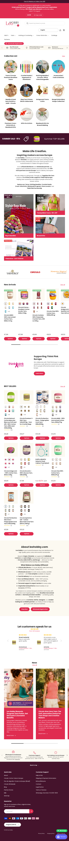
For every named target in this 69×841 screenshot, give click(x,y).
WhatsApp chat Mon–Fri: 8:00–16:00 (47, 793)
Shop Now (24, 609)
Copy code (38, 15)
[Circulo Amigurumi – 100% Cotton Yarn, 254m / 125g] (11, 450)
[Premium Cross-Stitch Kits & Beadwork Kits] (10, 114)
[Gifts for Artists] (26, 114)
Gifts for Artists (26, 123)
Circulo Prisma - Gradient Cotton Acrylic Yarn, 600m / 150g (23, 310)
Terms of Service (41, 790)
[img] (34, 629)
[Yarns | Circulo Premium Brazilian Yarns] (10, 66)
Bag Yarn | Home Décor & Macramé (26, 100)
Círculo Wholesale (9, 784)
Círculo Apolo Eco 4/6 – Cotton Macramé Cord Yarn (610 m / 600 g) (26, 521)
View (63, 56)
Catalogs (54, 35)
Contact (38, 784)
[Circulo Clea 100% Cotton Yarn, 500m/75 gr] (58, 450)
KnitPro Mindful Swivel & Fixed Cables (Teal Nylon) (42, 461)
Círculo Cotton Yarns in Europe (13, 778)
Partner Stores (8, 790)
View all (62, 285)
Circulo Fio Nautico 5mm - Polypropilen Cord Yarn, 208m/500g (42, 421)
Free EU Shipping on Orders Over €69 (34, 1)
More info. (17, 759)
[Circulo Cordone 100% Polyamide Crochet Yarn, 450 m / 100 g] (38, 295)
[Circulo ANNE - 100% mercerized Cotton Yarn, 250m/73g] (58, 397)
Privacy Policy (41, 833)
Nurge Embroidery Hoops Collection (58, 100)
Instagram (21, 588)
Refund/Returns (41, 781)
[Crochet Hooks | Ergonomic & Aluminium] (26, 66)
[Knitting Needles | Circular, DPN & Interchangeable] (42, 66)
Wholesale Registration (40, 609)
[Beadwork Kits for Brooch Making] (42, 114)
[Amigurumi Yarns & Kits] (42, 90)
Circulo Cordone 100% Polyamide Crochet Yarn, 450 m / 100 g (38, 318)
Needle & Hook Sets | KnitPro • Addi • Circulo (10, 101)
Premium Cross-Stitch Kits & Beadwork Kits (11, 125)
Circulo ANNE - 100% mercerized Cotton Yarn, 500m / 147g (9, 318)
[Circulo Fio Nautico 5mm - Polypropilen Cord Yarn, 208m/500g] (42, 397)
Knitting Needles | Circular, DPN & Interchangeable (42, 77)
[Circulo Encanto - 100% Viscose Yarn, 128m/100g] (26, 450)
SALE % (6, 35)
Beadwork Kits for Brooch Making (42, 124)
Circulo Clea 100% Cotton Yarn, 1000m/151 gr (53, 313)
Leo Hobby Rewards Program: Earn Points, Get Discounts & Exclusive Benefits (17, 714)
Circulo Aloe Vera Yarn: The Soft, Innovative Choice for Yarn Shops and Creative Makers (50, 714)
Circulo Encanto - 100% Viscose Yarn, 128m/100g (26, 473)
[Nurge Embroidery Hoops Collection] (58, 90)
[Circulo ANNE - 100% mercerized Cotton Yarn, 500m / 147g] (10, 295)
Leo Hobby (10, 830)
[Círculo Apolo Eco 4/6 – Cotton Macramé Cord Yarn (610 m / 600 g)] (26, 497)
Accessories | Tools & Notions (58, 76)
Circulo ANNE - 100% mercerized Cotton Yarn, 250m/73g (58, 420)
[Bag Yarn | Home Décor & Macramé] (26, 90)
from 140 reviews (34, 631)
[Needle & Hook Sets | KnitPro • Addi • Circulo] (10, 90)
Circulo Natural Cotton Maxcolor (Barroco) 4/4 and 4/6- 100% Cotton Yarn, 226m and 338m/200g (10, 423)
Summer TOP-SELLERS (45, 139)
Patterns (7, 39)
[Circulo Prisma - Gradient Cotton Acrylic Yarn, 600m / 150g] (24, 295)
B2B (5, 793)
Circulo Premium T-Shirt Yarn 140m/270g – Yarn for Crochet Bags (26, 421)
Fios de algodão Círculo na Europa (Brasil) (17, 781)
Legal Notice (40, 787)
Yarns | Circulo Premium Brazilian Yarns (10, 77)
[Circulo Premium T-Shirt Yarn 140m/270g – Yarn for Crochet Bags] (26, 397)
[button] (64, 30)
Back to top (33, 765)
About (6, 775)
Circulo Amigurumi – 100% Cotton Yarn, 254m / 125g (10, 473)
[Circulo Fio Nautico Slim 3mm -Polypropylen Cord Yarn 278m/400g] (11, 497)
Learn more (39, 373)
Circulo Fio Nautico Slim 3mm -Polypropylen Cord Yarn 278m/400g (10, 521)
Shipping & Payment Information (46, 778)
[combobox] (45, 23)
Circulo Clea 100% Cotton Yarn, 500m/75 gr (57, 473)
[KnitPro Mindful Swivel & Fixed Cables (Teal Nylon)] (42, 450)
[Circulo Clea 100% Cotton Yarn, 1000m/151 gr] (53, 295)
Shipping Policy (50, 833)
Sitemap (6, 796)
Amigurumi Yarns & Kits (42, 100)
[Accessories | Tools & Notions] (58, 66)
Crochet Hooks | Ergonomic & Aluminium (26, 77)
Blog (5, 787)
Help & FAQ (39, 775)
